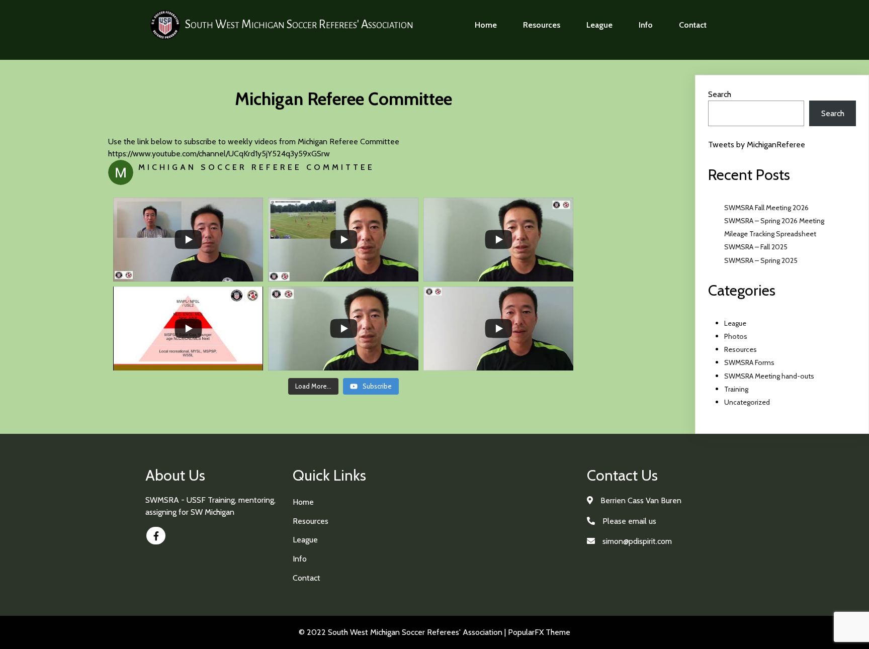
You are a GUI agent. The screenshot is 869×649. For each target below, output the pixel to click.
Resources (740, 349)
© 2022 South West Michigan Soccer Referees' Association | (403, 632)
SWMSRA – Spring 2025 (761, 260)
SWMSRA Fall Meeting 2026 (766, 207)
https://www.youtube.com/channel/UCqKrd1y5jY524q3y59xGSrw (219, 153)
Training (736, 389)
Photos (735, 336)
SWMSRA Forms (749, 362)
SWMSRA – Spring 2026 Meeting (774, 220)
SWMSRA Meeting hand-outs (769, 376)
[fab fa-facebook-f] (155, 535)
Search (719, 94)
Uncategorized (747, 402)
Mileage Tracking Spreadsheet (770, 233)
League (735, 323)
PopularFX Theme (539, 632)
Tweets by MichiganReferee (756, 144)
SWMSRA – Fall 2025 (756, 246)
